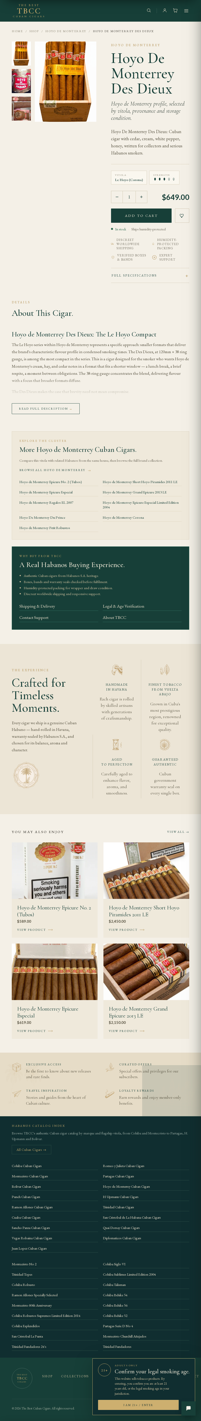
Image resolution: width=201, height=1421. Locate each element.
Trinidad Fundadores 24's (29, 1346)
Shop (34, 31)
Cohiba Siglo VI (114, 1264)
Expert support (167, 257)
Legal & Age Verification (123, 606)
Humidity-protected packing (168, 244)
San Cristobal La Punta (27, 1336)
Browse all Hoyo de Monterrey (55, 470)
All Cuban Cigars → (31, 1149)
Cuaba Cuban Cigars (26, 1217)
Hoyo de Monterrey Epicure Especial (46, 492)
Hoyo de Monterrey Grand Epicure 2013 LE (135, 492)
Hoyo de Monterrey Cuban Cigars (126, 1186)
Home (17, 31)
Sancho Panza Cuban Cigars (31, 1227)
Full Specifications (134, 275)
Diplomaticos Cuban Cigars (122, 1238)
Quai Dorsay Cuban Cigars (121, 1227)
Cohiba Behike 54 (115, 1295)
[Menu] (186, 11)
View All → (178, 832)
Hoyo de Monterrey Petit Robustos (44, 527)
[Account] (164, 11)
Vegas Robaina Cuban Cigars (32, 1238)
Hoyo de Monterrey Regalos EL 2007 (46, 502)
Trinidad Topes (22, 1274)
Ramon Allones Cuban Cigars (32, 1207)
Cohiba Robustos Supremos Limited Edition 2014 (46, 1315)
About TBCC (114, 617)
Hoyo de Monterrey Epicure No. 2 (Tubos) (50, 481)
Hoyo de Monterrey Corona (123, 517)
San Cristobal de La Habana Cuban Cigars (132, 1217)
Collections (75, 1376)
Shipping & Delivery (37, 606)
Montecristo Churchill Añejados (124, 1336)
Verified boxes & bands (131, 257)
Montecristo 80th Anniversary (32, 1305)
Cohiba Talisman (114, 1284)
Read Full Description (46, 409)
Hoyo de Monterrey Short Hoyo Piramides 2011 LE (140, 481)
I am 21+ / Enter (138, 1405)
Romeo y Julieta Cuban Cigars (123, 1165)
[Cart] (175, 11)
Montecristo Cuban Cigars (30, 1176)
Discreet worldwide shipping (127, 244)
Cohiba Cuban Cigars (27, 1165)
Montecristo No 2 (24, 1264)
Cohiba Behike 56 (115, 1305)
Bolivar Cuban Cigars (26, 1186)
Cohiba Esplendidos (26, 1325)
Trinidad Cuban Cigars (118, 1207)
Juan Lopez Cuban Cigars (29, 1248)
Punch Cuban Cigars (26, 1196)
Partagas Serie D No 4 (118, 1325)
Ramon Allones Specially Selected (35, 1295)
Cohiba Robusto (23, 1284)
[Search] (148, 11)
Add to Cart (141, 215)
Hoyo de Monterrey (65, 31)
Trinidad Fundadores (117, 1346)
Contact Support (34, 617)
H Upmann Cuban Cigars (120, 1196)
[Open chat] (188, 1408)
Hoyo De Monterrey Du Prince (42, 517)
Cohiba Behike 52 (115, 1315)
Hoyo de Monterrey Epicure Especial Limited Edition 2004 (141, 504)
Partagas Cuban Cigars (118, 1176)
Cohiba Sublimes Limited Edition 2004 (129, 1274)
